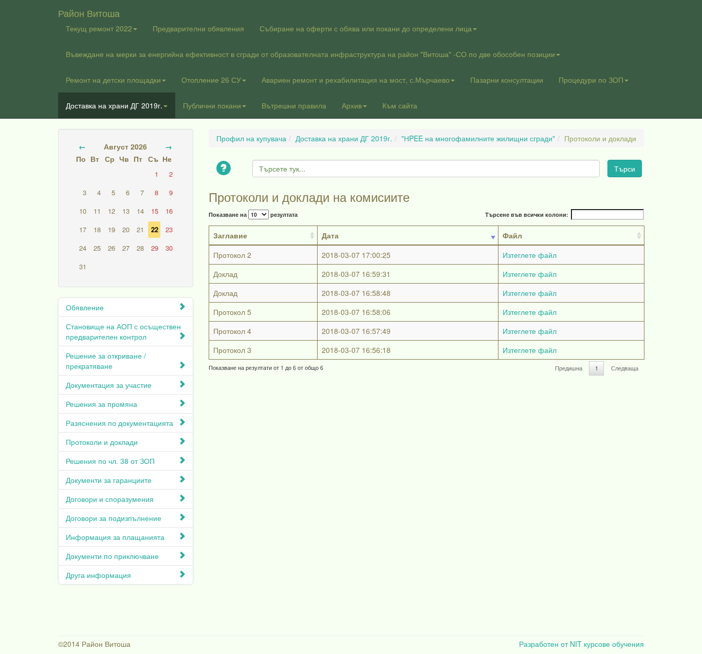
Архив (352, 105)
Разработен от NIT (550, 644)
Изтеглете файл (530, 255)
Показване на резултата (253, 214)
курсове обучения (614, 644)
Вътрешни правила (294, 105)
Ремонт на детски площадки (113, 79)
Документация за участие (109, 385)
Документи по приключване (112, 556)
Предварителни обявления (198, 28)
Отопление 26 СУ (211, 79)
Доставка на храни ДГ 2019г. (114, 105)
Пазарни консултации (506, 79)
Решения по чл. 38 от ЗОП (110, 461)
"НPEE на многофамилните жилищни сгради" (478, 138)
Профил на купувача (251, 138)
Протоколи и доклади (102, 442)
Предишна (568, 368)
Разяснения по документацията (119, 423)
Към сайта (399, 105)
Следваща (624, 368)
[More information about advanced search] (225, 169)
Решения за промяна (101, 404)
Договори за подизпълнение (113, 518)
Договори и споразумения (110, 499)
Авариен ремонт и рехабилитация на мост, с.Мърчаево (356, 79)
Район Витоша (89, 10)
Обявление (85, 307)
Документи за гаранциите (109, 480)
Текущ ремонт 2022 (99, 28)
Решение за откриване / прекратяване (106, 360)
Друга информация (98, 575)
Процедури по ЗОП (591, 79)
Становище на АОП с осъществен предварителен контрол (123, 331)
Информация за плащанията (115, 537)
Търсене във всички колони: (526, 214)
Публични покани (212, 105)
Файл (512, 235)
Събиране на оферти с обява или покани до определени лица (366, 28)
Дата (330, 235)
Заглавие (230, 235)
